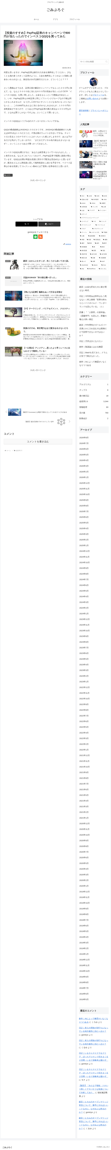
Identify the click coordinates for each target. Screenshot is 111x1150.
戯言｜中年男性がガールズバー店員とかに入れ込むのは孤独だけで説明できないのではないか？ (93, 330)
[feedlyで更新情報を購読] (35, 237)
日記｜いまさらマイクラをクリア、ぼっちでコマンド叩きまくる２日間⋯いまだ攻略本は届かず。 (93, 1056)
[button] (49, 224)
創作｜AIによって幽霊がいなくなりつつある (93, 363)
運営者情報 (84, 111)
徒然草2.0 (9, 175)
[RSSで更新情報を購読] (40, 237)
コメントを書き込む (38, 441)
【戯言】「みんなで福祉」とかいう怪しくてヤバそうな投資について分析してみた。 (93, 1089)
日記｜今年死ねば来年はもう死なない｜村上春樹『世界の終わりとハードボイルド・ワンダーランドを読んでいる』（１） (93, 301)
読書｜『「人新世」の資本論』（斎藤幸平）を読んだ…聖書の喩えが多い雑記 (93, 315)
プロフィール (98, 95)
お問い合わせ (92, 98)
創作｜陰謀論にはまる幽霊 (91, 347)
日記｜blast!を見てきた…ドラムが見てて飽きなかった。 (93, 354)
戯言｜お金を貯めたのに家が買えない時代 (93, 288)
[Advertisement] (38, 197)
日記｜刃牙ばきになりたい (91, 341)
